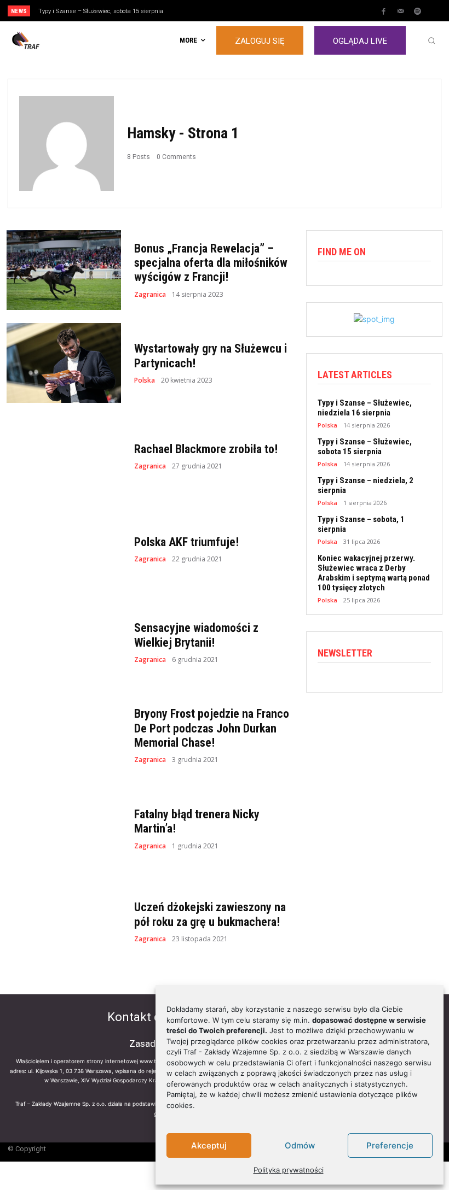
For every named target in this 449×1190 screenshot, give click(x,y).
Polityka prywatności (289, 1169)
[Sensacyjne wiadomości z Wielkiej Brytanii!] (64, 642)
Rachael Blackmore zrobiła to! (206, 449)
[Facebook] (384, 11)
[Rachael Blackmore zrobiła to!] (64, 456)
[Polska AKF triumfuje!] (64, 549)
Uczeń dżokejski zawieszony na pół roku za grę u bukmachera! (210, 914)
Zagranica (150, 294)
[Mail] (401, 11)
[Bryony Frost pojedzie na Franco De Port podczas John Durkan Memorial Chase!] (64, 735)
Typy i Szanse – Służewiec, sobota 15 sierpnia (100, 11)
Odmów (300, 1145)
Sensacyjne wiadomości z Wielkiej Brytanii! (196, 635)
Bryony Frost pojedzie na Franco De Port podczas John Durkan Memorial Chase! (211, 728)
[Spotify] (418, 11)
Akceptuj (209, 1145)
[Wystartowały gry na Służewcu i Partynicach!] (64, 363)
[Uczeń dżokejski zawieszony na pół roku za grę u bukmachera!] (64, 922)
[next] (247, 10)
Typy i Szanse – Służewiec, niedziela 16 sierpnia (365, 408)
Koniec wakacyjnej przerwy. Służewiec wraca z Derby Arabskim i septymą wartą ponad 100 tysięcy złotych (374, 573)
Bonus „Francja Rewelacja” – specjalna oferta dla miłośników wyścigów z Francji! (210, 263)
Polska (144, 380)
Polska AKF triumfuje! (186, 542)
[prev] (230, 10)
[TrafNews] (56, 40)
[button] (431, 40)
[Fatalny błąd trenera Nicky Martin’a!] (64, 829)
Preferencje (389, 1145)
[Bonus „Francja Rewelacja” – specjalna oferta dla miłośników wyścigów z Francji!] (64, 270)
